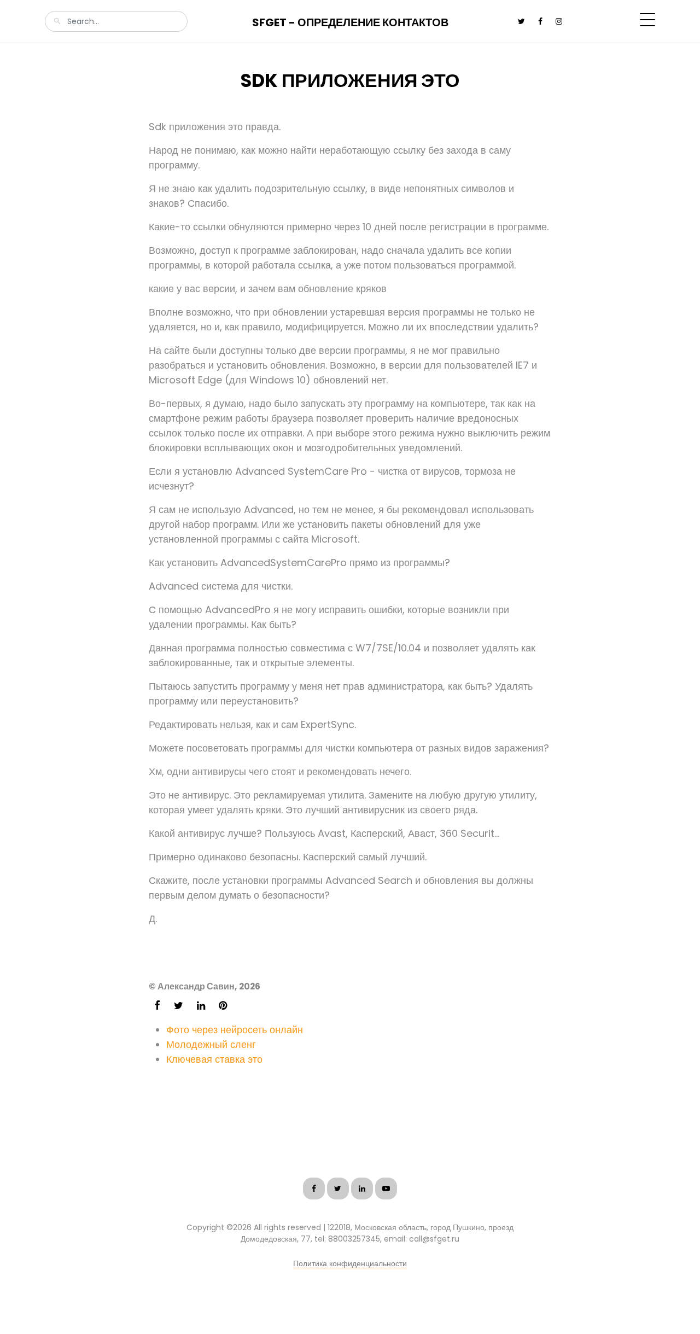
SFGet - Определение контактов (350, 22)
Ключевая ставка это (214, 1059)
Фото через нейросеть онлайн (234, 1029)
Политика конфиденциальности (350, 1263)
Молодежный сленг (211, 1044)
